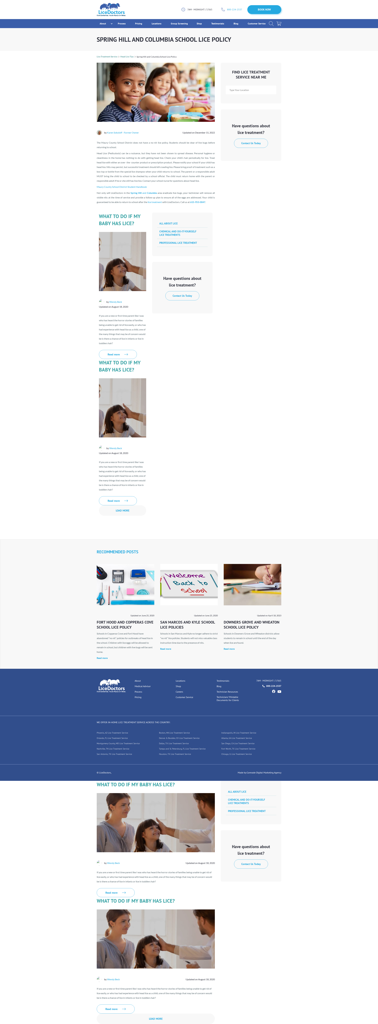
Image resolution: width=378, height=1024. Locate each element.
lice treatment (155, 202)
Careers (179, 691)
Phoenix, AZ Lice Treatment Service (112, 732)
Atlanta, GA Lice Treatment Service (236, 738)
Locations (157, 23)
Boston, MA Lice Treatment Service (174, 732)
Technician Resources (227, 691)
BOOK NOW (264, 9)
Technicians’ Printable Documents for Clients (228, 699)
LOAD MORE (122, 510)
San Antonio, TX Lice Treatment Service (114, 754)
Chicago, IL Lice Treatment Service (236, 754)
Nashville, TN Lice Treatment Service (113, 748)
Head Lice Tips (127, 56)
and (144, 192)
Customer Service (256, 23)
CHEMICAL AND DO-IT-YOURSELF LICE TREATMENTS (177, 233)
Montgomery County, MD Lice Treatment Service (118, 743)
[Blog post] (125, 584)
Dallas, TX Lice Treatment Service (174, 743)
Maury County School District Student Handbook (122, 186)
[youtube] (279, 691)
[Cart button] (279, 23)
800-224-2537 (234, 9)
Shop (199, 23)
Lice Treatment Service (107, 56)
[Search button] (271, 23)
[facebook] (273, 691)
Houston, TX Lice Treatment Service (175, 754)
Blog (236, 23)
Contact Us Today (251, 143)
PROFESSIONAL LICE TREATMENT (178, 243)
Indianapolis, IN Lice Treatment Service (238, 732)
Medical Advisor (143, 686)
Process (122, 23)
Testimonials (218, 23)
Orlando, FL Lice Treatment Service (112, 738)
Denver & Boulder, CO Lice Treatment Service (179, 738)
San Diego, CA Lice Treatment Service (237, 743)
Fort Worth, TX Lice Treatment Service (238, 748)
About (138, 680)
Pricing (139, 23)
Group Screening (179, 23)
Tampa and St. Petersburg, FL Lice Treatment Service (182, 748)
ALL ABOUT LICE (168, 223)
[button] (102, 23)
